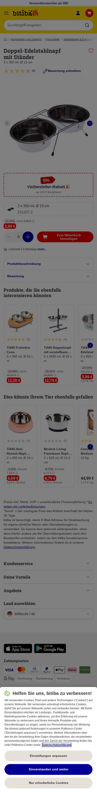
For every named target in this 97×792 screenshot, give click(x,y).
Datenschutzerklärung (56, 744)
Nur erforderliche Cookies (48, 783)
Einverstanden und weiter (48, 769)
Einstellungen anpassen (48, 756)
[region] (48, 739)
